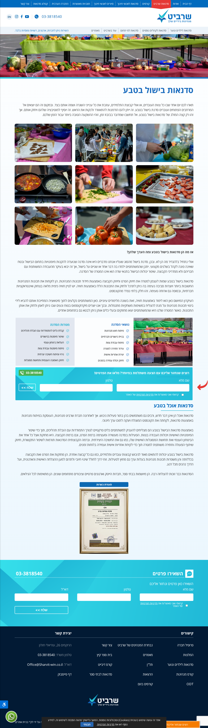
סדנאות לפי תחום (129, 30)
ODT (190, 684)
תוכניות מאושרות (81, 4)
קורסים (146, 4)
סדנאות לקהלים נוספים (154, 30)
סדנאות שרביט (161, 4)
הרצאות (148, 674)
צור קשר (24, 4)
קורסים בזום (145, 684)
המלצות (188, 655)
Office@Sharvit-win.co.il (45, 664)
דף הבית (187, 4)
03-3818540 (34, 373)
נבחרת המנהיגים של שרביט (135, 645)
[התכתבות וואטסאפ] (11, 716)
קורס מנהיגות (184, 674)
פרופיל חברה (185, 645)
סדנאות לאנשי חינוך (127, 4)
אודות (176, 4)
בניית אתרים (21, 722)
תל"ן (150, 664)
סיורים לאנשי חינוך (103, 4)
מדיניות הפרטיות (145, 394)
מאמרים (95, 30)
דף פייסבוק (65, 674)
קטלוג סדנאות (40, 4)
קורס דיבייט (105, 664)
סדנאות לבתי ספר (100, 674)
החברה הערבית (60, 4)
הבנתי (87, 724)
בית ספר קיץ (104, 655)
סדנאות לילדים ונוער (180, 30)
